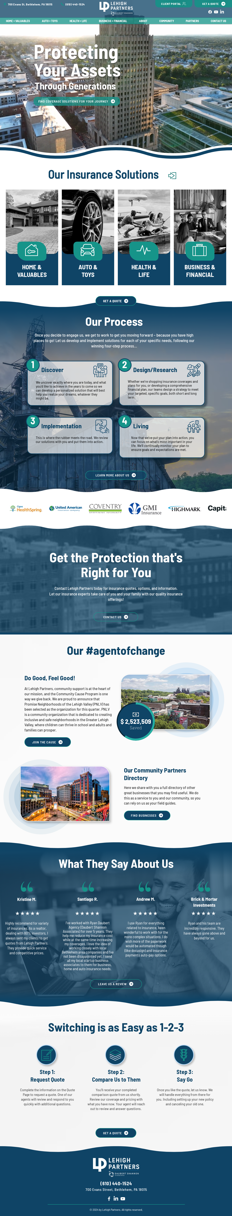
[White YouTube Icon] (123, 1199)
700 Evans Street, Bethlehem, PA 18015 (116, 1189)
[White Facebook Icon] (109, 1199)
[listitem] (32, 237)
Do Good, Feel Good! (49, 678)
